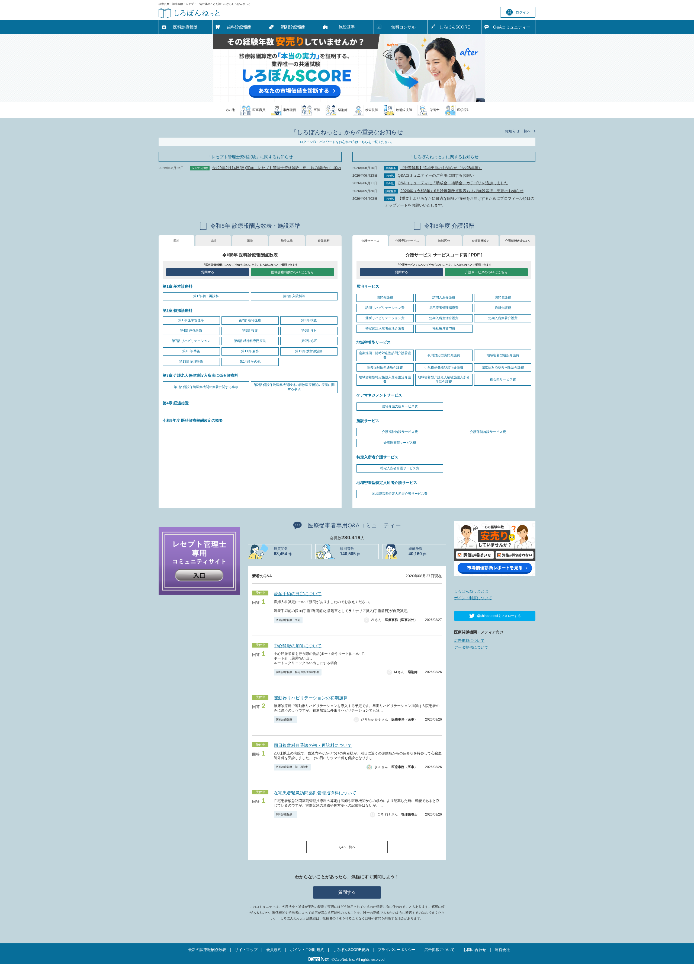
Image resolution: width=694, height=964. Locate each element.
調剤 (250, 240)
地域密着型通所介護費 (503, 355)
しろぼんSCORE (454, 27)
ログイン (523, 12)
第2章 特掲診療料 (177, 310)
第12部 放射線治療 (309, 351)
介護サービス (370, 240)
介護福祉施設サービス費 (400, 432)
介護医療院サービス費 (400, 443)
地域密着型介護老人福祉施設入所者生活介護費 (444, 379)
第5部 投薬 (250, 330)
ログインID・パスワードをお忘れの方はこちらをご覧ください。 (347, 142)
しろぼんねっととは (471, 591)
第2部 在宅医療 (250, 320)
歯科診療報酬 (239, 27)
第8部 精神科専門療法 (250, 341)
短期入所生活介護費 (443, 318)
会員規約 (273, 949)
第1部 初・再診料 (206, 296)
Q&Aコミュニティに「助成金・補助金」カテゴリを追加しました (453, 183)
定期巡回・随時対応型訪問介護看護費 (385, 355)
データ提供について (471, 647)
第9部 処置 (309, 341)
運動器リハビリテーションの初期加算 (311, 698)
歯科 (213, 240)
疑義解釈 (324, 240)
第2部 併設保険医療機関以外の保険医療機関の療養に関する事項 (294, 387)
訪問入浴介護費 (443, 297)
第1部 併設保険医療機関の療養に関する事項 (206, 387)
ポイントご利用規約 (307, 949)
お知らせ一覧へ (518, 131)
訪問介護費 (385, 297)
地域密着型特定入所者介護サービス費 (400, 494)
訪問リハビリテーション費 (384, 308)
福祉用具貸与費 (443, 328)
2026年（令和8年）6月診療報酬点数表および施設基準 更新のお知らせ (461, 191)
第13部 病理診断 (191, 361)
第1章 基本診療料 (177, 286)
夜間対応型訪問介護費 (444, 355)
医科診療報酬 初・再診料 (292, 766)
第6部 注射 (309, 330)
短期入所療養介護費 (503, 318)
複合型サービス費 (503, 379)
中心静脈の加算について (298, 645)
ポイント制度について (473, 598)
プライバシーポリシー (397, 949)
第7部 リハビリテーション (191, 341)
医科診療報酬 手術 (288, 620)
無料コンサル (403, 27)
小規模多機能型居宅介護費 (443, 367)
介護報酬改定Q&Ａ (517, 240)
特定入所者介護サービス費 (399, 468)
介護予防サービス (407, 240)
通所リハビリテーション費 (384, 318)
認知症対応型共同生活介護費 (503, 367)
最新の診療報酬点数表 (207, 949)
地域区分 (444, 240)
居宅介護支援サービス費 (400, 406)
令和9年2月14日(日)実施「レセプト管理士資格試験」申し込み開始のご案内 (276, 168)
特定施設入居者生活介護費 (384, 328)
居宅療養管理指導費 (443, 308)
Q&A (511, 27)
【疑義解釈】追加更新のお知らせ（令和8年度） (441, 168)
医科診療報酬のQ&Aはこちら (292, 272)
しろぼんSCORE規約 (351, 949)
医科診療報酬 (185, 27)
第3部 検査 (309, 320)
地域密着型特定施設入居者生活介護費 (385, 379)
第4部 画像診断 (191, 330)
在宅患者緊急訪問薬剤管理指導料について (315, 793)
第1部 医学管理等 (191, 320)
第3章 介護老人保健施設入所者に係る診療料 (200, 375)
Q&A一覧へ (347, 847)
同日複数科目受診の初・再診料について (313, 745)
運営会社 (502, 949)
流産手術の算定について (298, 593)
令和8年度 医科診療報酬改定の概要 (193, 420)
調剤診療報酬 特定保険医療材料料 (297, 672)
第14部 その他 (250, 361)
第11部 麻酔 (250, 351)
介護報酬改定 (481, 240)
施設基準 (347, 27)
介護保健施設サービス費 (488, 432)
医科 (176, 240)
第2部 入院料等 (294, 296)
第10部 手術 (191, 351)
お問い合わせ (474, 949)
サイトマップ (246, 949)
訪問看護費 (503, 297)
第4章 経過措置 (176, 403)
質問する (207, 272)
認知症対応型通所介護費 (385, 367)
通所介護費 (503, 308)
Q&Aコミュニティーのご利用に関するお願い (436, 175)
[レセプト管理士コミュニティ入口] (199, 560)
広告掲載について (469, 640)
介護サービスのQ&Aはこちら (486, 272)
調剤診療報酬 (293, 27)
